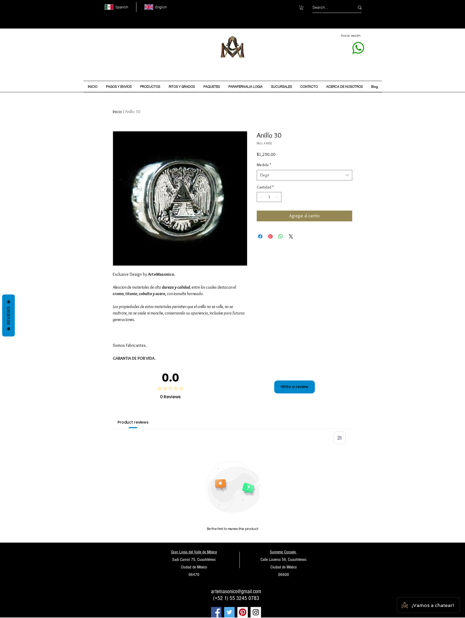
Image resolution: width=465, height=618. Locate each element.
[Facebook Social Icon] (216, 612)
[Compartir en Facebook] (260, 236)
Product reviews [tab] (133, 422)
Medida (264, 164)
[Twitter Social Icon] (229, 612)
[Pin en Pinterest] (270, 236)
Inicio (117, 111)
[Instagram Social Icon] (256, 612)
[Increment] (277, 197)
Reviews (8, 315)
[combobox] (304, 175)
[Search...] (360, 7)
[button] (301, 7)
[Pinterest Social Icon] (242, 612)
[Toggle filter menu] (339, 438)
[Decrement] (261, 197)
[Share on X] (291, 236)
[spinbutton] (269, 197)
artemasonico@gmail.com (236, 591)
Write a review (294, 386)
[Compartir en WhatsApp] (280, 236)
